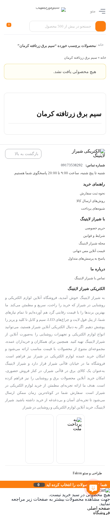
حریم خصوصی (95, 228)
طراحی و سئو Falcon (87, 473)
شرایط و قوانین (94, 236)
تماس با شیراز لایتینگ (89, 278)
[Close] (1, 484)
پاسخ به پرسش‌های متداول (86, 258)
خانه (100, 45)
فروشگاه (101, 512)
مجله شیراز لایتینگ (92, 243)
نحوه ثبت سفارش (92, 193)
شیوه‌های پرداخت (93, 208)
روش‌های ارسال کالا (90, 201)
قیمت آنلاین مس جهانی (89, 251)
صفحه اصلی (98, 508)
